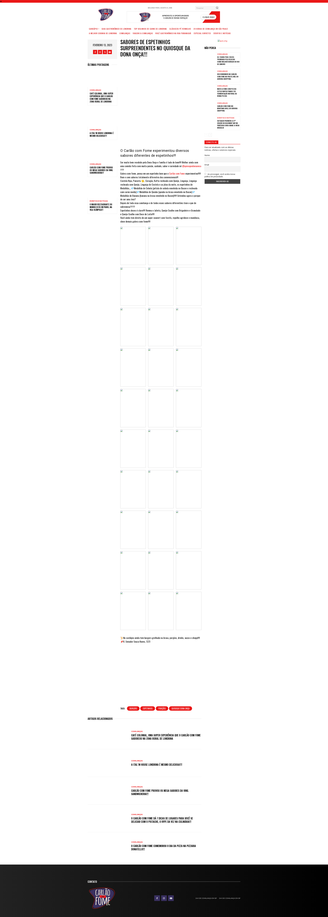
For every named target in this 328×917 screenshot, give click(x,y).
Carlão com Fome (177, 173)
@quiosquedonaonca (191, 166)
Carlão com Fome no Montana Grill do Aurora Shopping (227, 108)
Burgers (133, 708)
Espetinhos (147, 708)
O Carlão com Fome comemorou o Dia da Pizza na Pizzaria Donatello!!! (163, 847)
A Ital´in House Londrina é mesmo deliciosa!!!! (102, 134)
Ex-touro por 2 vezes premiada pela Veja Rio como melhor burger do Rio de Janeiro (228, 60)
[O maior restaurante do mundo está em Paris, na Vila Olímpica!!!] (102, 189)
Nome (207, 155)
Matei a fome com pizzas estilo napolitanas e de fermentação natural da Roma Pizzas (227, 92)
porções (162, 708)
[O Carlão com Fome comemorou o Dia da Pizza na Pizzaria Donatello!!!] (108, 846)
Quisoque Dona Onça (180, 708)
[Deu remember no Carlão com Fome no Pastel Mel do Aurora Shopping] (209, 75)
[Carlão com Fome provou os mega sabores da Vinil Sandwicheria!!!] (102, 152)
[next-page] (210, 135)
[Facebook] (95, 52)
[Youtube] (110, 52)
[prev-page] (206, 135)
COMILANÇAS (95, 90)
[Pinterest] (167, 137)
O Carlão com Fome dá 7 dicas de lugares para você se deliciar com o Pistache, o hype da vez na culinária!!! (162, 820)
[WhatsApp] (174, 137)
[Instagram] (100, 52)
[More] (182, 137)
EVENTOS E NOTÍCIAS (99, 201)
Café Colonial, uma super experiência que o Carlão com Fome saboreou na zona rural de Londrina (101, 97)
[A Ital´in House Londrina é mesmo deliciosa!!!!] (102, 118)
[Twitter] (105, 52)
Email (206, 164)
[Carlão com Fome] (106, 14)
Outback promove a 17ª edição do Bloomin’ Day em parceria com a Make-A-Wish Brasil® (228, 124)
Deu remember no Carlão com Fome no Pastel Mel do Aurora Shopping (227, 76)
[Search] (217, 8)
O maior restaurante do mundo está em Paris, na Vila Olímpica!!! (101, 207)
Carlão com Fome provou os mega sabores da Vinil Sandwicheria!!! (101, 170)
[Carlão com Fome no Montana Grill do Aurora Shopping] (209, 107)
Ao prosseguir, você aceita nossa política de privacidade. (219, 175)
